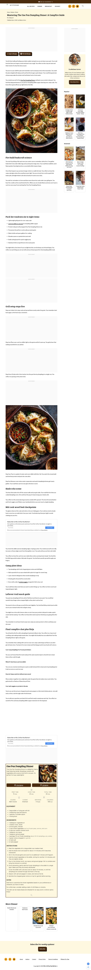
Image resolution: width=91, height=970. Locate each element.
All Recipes (31, 6)
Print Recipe (19, 785)
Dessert (57, 6)
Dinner (39, 6)
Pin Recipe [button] (45, 785)
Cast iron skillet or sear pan (15, 223)
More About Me (74, 82)
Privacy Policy (42, 959)
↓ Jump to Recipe (12, 54)
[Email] (77, 6)
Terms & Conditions (53, 959)
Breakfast (48, 6)
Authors (27, 959)
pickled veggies (23, 582)
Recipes (12, 12)
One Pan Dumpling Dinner (27, 80)
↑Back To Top (65, 959)
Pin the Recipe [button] (26, 54)
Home (8, 12)
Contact (34, 959)
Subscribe (42, 949)
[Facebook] (69, 6)
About (21, 959)
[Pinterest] (73, 6)
